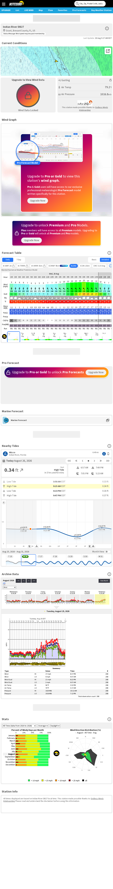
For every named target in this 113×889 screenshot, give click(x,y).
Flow (50, 10)
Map (41, 10)
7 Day (18, 259)
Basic (94, 259)
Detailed (105, 259)
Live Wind (29, 10)
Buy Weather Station (101, 10)
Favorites (62, 10)
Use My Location (109, 3)
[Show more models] (110, 265)
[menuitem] (7, 260)
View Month (104, 581)
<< (18, 581)
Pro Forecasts (79, 10)
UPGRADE (5, 10)
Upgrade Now (37, 201)
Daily (8, 259)
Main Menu (3, 4)
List (17, 10)
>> (34, 581)
